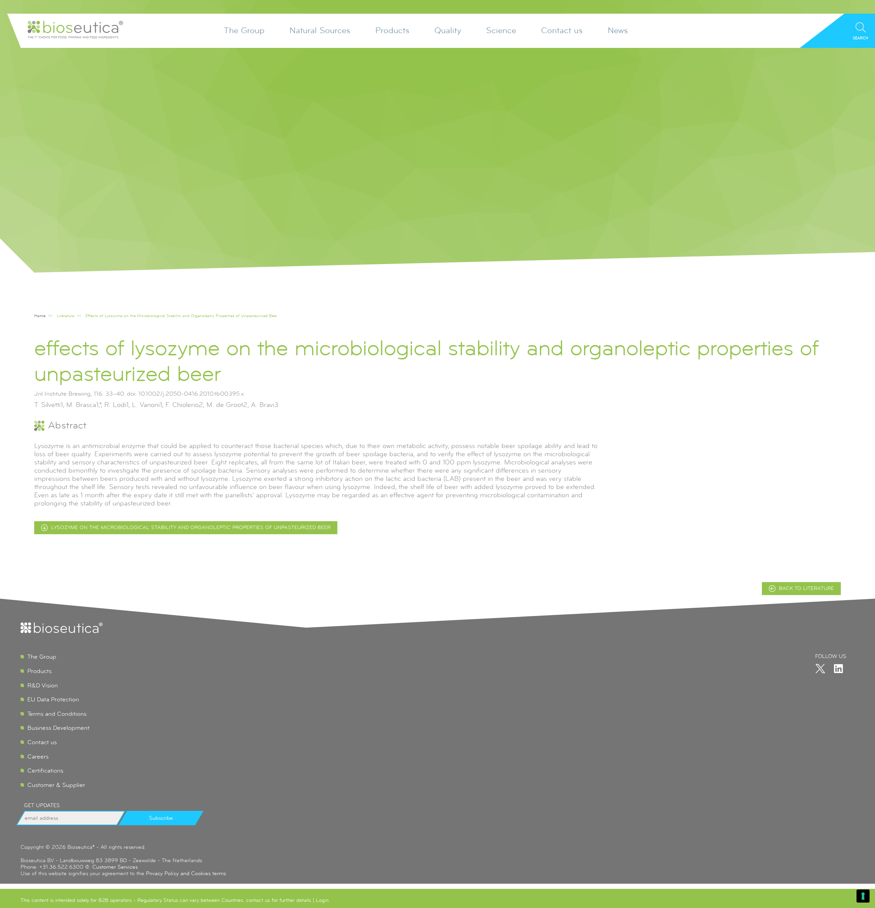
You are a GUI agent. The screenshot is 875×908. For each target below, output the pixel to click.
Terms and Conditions (56, 714)
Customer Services (115, 867)
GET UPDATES (42, 805)
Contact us (562, 30)
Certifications (45, 770)
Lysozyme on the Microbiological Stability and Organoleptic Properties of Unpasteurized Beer (191, 527)
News (618, 30)
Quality (447, 30)
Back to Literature (806, 588)
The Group (244, 30)
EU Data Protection (53, 699)
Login (322, 900)
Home (39, 315)
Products (392, 30)
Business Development (58, 728)
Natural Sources (320, 30)
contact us (258, 900)
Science (501, 30)
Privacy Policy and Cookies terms (186, 873)
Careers (38, 756)
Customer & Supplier (56, 785)
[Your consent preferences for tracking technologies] (863, 896)
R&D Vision (42, 685)
